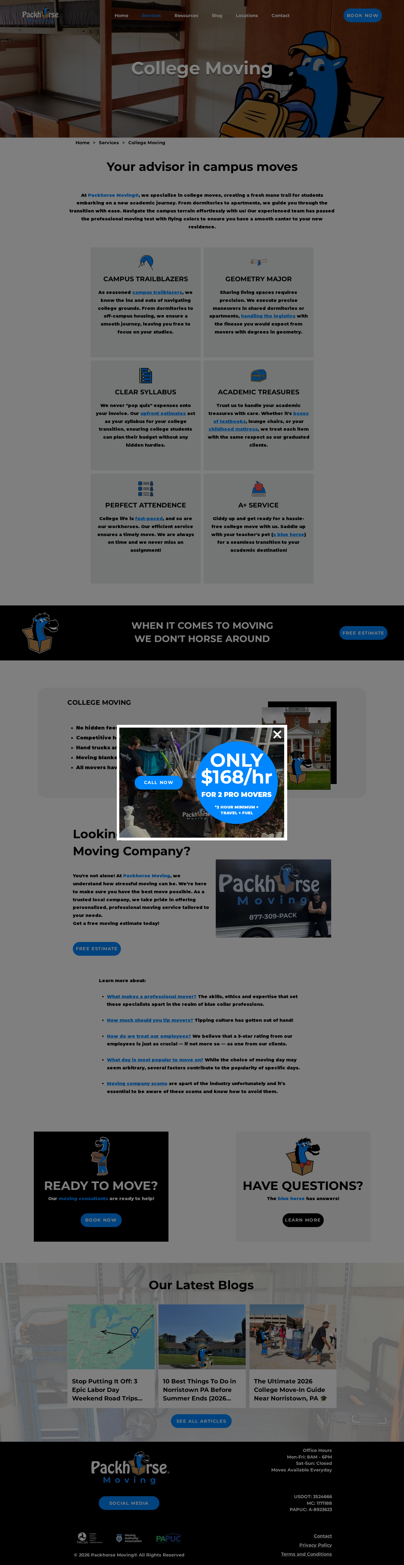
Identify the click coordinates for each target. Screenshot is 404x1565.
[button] (277, 734)
